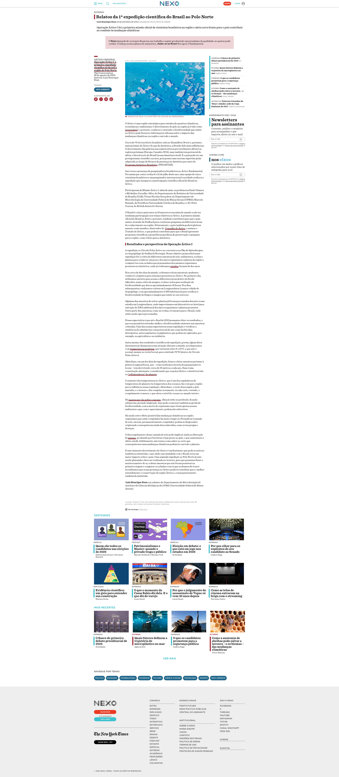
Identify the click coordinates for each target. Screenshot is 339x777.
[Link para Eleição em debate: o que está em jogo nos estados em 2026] (188, 529)
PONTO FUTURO (187, 706)
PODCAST (155, 741)
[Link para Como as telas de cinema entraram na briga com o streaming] (226, 574)
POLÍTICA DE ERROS (189, 742)
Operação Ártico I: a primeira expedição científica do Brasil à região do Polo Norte (105, 66)
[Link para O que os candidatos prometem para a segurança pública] (188, 622)
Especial (97, 542)
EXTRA (153, 706)
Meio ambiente (218, 678)
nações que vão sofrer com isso (145, 399)
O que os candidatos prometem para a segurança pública (225, 80)
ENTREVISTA (156, 725)
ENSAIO (153, 734)
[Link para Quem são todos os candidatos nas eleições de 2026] (111, 529)
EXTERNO (155, 750)
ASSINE (227, 4)
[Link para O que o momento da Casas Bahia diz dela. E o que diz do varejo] (149, 574)
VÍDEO (153, 719)
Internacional (128, 678)
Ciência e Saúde (173, 678)
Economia (112, 678)
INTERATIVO (156, 722)
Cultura (157, 678)
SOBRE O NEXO (187, 726)
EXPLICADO (156, 712)
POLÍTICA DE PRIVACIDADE (193, 748)
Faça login (105, 719)
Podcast (136, 542)
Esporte (204, 678)
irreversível (131, 130)
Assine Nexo (105, 712)
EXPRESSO (155, 709)
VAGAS (182, 732)
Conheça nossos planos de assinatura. (137, 44)
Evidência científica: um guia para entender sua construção (111, 593)
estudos (174, 266)
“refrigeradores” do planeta (142, 374)
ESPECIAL (155, 747)
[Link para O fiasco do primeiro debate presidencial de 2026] (111, 622)
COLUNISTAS (156, 763)
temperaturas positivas (142, 349)
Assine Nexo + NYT (105, 742)
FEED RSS (225, 731)
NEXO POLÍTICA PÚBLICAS (192, 709)
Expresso (215, 58)
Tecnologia (190, 678)
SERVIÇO (154, 728)
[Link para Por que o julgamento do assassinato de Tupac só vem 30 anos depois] (188, 574)
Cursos (224, 739)
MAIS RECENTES (119, 4)
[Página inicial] (169, 3)
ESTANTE (154, 744)
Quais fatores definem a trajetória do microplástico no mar (227, 70)
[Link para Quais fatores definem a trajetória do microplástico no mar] (150, 622)
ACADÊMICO (156, 753)
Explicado (98, 587)
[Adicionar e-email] (240, 139)
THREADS (225, 712)
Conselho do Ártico (175, 228)
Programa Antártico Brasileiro (141, 165)
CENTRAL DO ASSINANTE (192, 712)
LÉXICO (153, 760)
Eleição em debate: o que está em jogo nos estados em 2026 (186, 549)
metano (132, 438)
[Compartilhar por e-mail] (106, 99)
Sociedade (144, 678)
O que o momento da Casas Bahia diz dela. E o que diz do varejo (151, 593)
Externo (215, 68)
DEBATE (154, 738)
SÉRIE (153, 731)
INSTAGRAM (226, 719)
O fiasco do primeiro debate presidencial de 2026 (111, 641)
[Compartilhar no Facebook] (96, 99)
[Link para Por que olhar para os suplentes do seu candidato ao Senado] (226, 529)
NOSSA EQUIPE (187, 729)
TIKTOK (223, 722)
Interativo (216, 101)
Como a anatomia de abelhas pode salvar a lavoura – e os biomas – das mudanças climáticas (228, 644)
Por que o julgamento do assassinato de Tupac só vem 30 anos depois (189, 593)
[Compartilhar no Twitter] (101, 99)
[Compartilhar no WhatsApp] (111, 99)
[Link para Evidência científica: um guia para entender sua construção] (111, 574)
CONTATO (184, 735)
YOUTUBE (225, 715)
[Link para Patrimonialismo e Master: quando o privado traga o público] (149, 529)
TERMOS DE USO (187, 745)
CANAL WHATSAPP (229, 728)
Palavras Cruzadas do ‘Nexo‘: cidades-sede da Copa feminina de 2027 (227, 104)
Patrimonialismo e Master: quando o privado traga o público (150, 549)
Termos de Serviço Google (234, 145)
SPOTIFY (224, 725)
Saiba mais (143, 509)
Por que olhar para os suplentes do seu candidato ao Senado (225, 549)
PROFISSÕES (156, 757)
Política (99, 678)
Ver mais (169, 658)
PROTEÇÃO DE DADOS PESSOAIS (196, 751)
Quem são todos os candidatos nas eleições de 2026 (112, 549)
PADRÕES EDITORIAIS (190, 738)
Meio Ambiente (103, 89)
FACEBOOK (225, 706)
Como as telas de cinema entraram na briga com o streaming (226, 593)
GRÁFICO (154, 715)
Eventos (225, 748)
